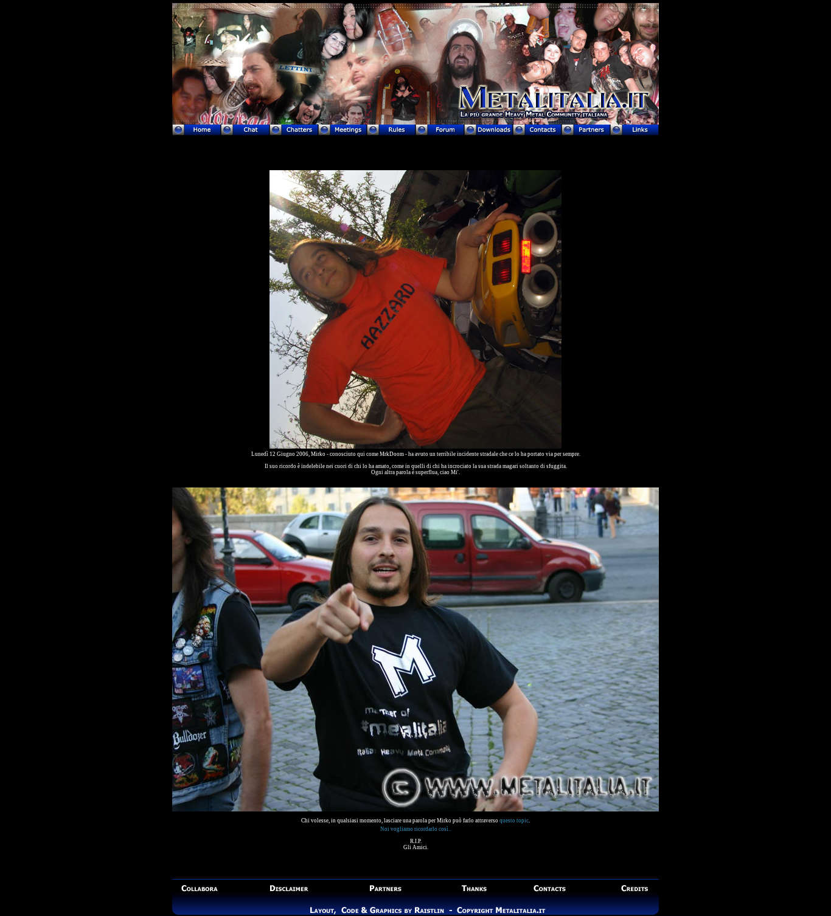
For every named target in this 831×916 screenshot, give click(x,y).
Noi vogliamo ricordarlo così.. (415, 829)
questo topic (514, 821)
